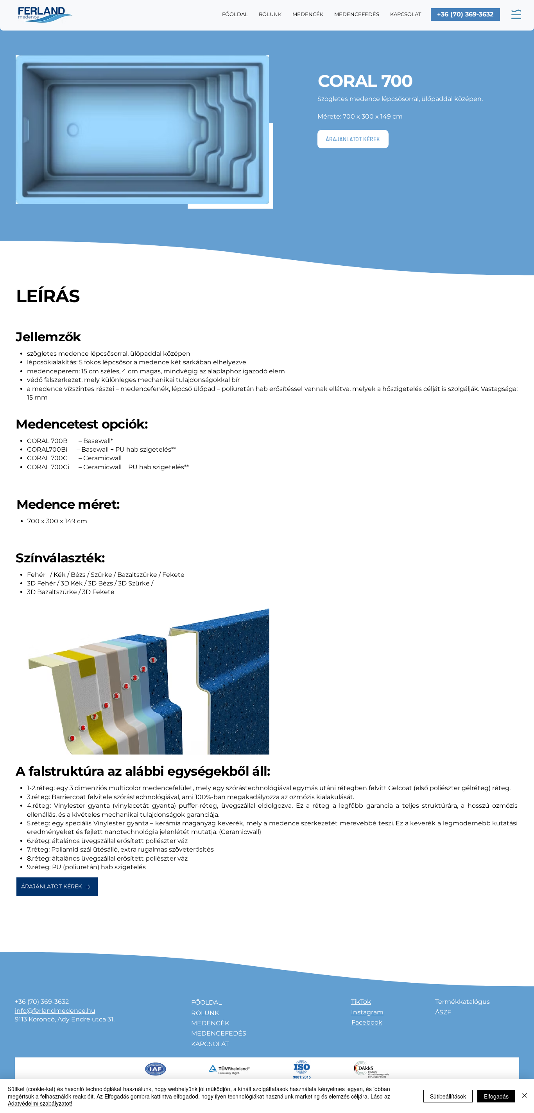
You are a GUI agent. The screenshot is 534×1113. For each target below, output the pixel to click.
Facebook (366, 1022)
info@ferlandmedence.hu (55, 1010)
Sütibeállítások (448, 1096)
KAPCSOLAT (210, 1044)
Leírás (48, 295)
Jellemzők (48, 336)
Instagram (367, 1012)
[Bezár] (524, 1096)
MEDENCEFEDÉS (218, 1033)
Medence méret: (68, 504)
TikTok (361, 1001)
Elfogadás (496, 1096)
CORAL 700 (365, 80)
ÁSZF (443, 1012)
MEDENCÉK (210, 1023)
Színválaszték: (60, 558)
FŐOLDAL (206, 1002)
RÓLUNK (205, 1013)
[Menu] (516, 14)
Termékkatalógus (462, 1001)
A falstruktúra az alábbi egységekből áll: (143, 771)
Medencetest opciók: (81, 424)
